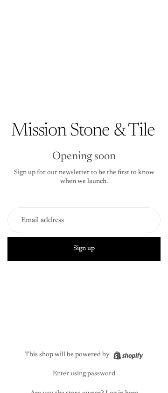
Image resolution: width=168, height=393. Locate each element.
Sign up (84, 248)
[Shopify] (128, 355)
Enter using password (84, 374)
